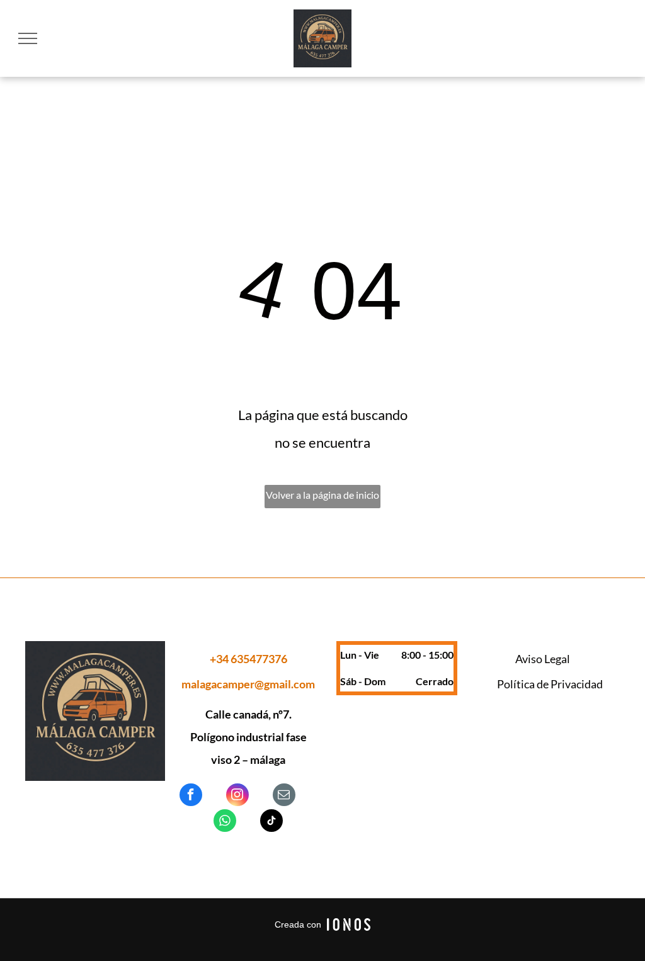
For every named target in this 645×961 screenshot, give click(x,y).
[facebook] (191, 796)
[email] (284, 796)
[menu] (27, 38)
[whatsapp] (225, 822)
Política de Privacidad (550, 684)
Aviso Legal (542, 659)
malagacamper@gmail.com (248, 684)
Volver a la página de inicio (322, 495)
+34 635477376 (248, 659)
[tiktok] (271, 822)
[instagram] (237, 796)
